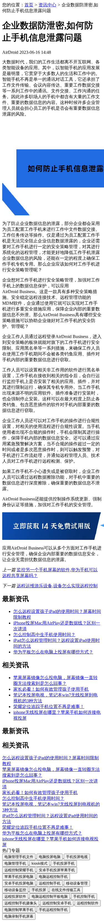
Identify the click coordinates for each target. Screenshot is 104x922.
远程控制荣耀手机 (18, 870)
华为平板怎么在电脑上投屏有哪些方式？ (53, 652)
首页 (28, 4)
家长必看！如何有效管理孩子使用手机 (51, 689)
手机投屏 (39, 890)
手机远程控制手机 (53, 910)
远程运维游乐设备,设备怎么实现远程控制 (57, 585)
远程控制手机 (49, 883)
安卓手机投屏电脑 (18, 883)
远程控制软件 (87, 903)
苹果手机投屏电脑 (18, 877)
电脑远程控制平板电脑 (50, 896)
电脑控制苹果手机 (18, 910)
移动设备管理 (77, 883)
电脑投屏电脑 (49, 857)
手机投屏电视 (77, 857)
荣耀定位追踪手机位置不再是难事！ (48, 706)
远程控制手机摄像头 (20, 903)
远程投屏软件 (15, 896)
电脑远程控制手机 (53, 877)
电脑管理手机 (15, 863)
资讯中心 (47, 4)
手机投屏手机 (64, 863)
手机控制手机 (84, 896)
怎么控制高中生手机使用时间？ (44, 634)
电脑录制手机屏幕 (18, 916)
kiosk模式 (39, 863)
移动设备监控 (15, 890)
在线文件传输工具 (66, 890)
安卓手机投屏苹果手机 (57, 870)
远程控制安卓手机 (56, 903)
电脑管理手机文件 (18, 857)
